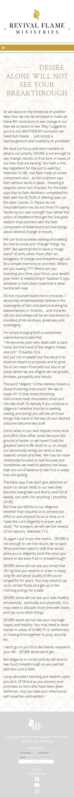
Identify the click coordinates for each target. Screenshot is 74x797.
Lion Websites (43, 741)
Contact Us (37, 773)
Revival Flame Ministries (50, 737)
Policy (37, 769)
